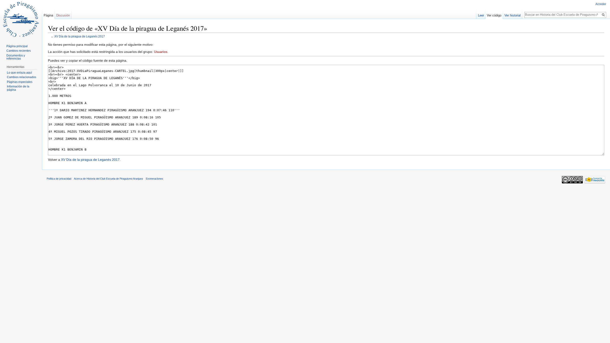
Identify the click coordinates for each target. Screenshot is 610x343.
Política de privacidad (59, 178)
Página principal (17, 46)
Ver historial (512, 15)
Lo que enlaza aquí (19, 72)
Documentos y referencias (15, 57)
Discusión (63, 15)
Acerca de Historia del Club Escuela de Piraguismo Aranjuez (108, 178)
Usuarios (160, 52)
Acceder (600, 4)
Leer (481, 15)
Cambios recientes (18, 50)
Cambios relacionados (21, 77)
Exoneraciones (154, 178)
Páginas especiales (19, 82)
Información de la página (18, 88)
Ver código (494, 15)
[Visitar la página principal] (21, 19)
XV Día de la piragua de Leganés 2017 (79, 36)
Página (48, 15)
